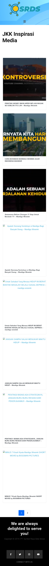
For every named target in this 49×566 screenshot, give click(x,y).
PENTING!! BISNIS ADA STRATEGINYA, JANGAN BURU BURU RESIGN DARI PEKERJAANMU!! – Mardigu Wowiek (24, 441)
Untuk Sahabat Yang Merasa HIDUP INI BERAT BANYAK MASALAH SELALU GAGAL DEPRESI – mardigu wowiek (24, 328)
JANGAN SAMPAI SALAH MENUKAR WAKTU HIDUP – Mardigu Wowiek (22, 384)
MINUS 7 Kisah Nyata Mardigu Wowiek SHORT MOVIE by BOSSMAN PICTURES (23, 497)
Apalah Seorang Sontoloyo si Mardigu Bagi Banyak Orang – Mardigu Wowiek (22, 271)
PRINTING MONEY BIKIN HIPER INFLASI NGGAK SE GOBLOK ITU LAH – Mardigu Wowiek (24, 104)
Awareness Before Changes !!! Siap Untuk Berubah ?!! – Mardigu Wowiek (22, 216)
